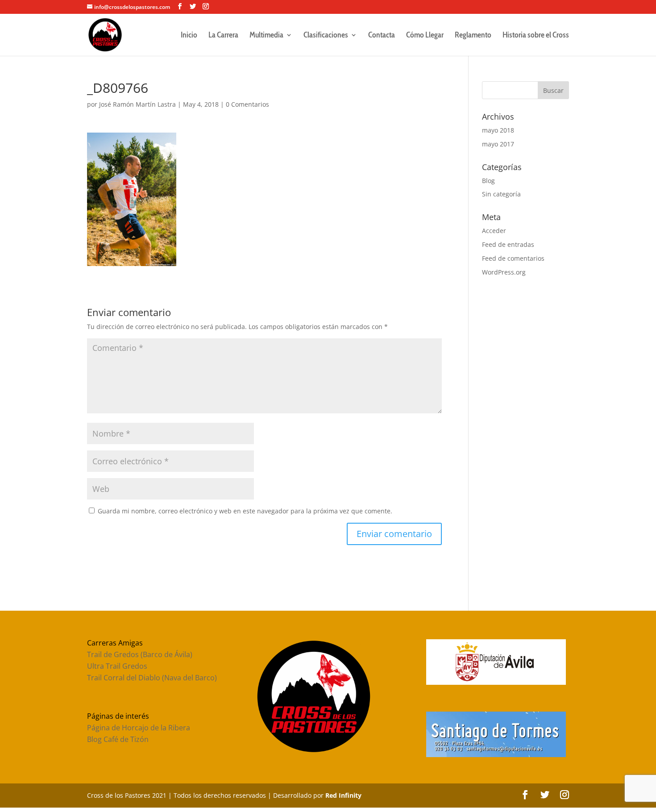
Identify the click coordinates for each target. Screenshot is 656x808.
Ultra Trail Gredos (117, 666)
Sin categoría (501, 194)
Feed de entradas (508, 244)
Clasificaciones (325, 36)
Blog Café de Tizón (118, 739)
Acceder (494, 230)
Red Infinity (343, 795)
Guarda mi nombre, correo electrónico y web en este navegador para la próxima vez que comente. (245, 511)
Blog (488, 180)
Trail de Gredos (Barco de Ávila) (139, 654)
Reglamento (473, 36)
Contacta (381, 36)
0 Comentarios (247, 104)
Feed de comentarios (513, 258)
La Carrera (223, 36)
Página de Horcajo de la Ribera (138, 728)
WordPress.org (504, 272)
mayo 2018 (498, 130)
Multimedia (266, 36)
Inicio (189, 36)
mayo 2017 (498, 144)
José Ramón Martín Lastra (137, 104)
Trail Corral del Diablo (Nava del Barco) (152, 678)
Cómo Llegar (425, 36)
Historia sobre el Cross (535, 36)
